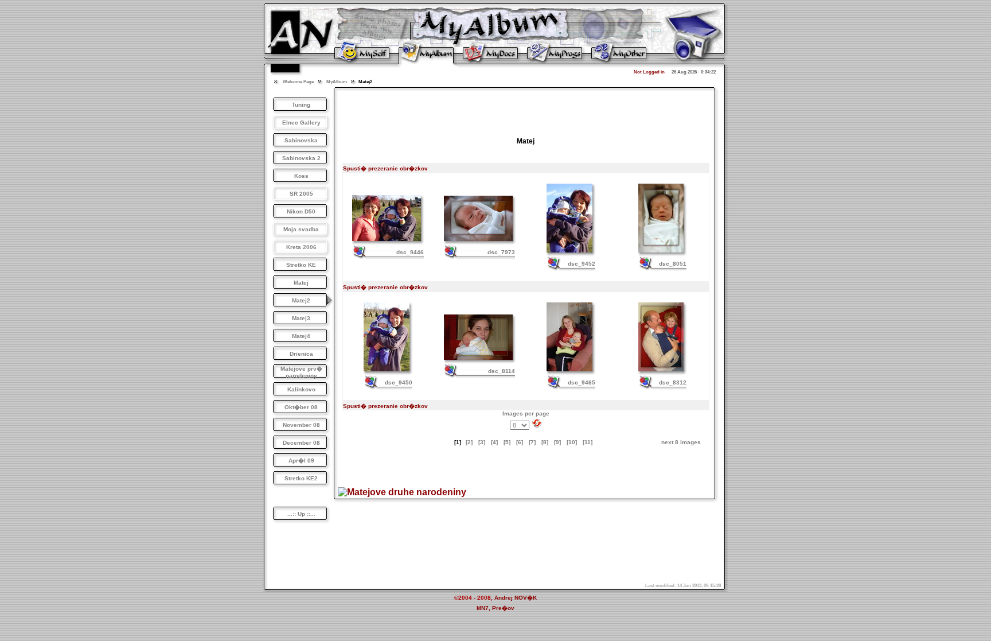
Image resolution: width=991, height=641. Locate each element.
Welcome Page (298, 81)
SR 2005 (301, 194)
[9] (557, 442)
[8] (544, 442)
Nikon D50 (301, 211)
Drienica (301, 354)
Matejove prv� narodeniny (301, 372)
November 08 (301, 425)
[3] (481, 442)
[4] (494, 442)
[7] (532, 442)
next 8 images (681, 442)
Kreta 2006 (301, 247)
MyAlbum (336, 81)
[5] (507, 442)
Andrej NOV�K (515, 598)
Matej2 (301, 300)
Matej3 (301, 318)
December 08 (301, 443)
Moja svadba (301, 229)
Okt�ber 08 (301, 407)
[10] (572, 442)
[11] (587, 442)
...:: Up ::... (301, 514)
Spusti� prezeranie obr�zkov (385, 168)
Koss (301, 176)
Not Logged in (649, 72)
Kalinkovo (301, 389)
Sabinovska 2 (301, 158)
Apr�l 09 (301, 460)
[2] (469, 442)
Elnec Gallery (301, 122)
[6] (519, 442)
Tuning (301, 105)
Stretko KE (301, 265)
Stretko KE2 (301, 478)
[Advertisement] (526, 109)
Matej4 (301, 336)
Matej (301, 282)
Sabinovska (301, 140)
